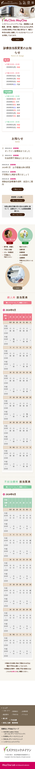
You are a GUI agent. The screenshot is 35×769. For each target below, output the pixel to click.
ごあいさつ (6, 710)
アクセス (25, 714)
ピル (5, 252)
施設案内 (6, 714)
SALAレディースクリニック (13, 739)
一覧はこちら (17, 189)
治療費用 (22, 258)
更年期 (6, 247)
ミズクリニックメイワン (11, 742)
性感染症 (10, 252)
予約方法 (15, 714)
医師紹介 (15, 711)
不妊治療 (14, 720)
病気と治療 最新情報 (10, 723)
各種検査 (22, 252)
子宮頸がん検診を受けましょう (15, 174)
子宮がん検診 (8, 249)
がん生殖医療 (23, 255)
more (17, 39)
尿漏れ (11, 247)
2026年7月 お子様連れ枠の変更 (16, 167)
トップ (5, 708)
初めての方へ (23, 247)
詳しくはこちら (17, 200)
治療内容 (22, 249)
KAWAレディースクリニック (13, 736)
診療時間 (25, 711)
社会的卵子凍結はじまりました (18, 158)
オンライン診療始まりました (17, 151)
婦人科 (5, 718)
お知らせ (14, 671)
